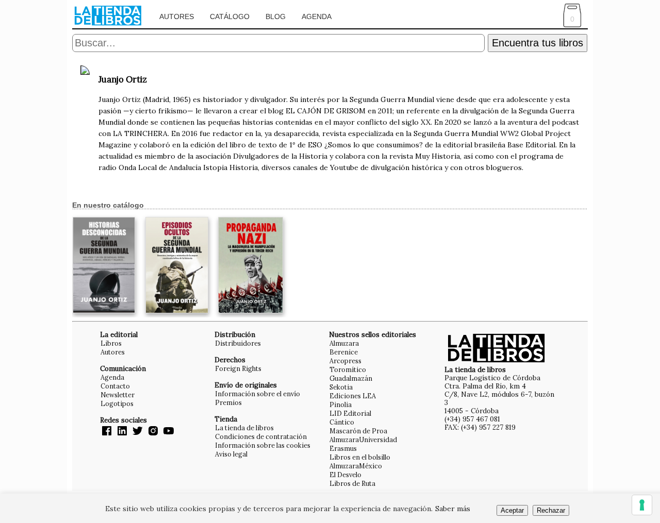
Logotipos (117, 403)
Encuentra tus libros (537, 42)
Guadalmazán (350, 378)
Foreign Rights (238, 368)
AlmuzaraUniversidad (363, 439)
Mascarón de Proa (358, 431)
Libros (111, 343)
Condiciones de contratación (261, 436)
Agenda (317, 16)
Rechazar (551, 510)
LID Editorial (350, 413)
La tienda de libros (244, 428)
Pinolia (340, 404)
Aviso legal (231, 454)
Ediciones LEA (352, 396)
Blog (276, 16)
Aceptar (512, 510)
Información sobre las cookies (262, 445)
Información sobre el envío (257, 394)
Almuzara (344, 343)
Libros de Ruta (352, 483)
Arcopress (345, 361)
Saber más (452, 508)
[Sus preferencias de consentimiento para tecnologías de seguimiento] (642, 505)
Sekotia (341, 387)
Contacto (115, 386)
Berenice (343, 352)
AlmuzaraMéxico (355, 466)
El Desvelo (345, 474)
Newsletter (118, 395)
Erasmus (343, 448)
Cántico (341, 422)
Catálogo (230, 16)
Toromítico (347, 369)
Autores (176, 16)
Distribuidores (238, 343)
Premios (228, 402)
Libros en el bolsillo (359, 457)
